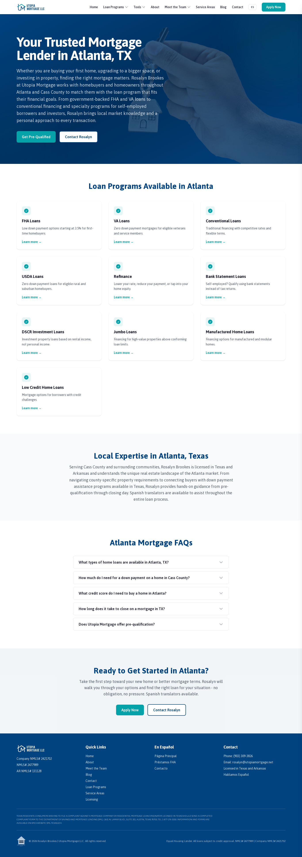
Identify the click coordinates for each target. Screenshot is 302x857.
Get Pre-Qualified (36, 137)
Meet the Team (175, 7)
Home (94, 7)
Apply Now (273, 7)
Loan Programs (113, 7)
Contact (237, 7)
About (155, 7)
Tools (137, 7)
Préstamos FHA (165, 762)
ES (252, 7)
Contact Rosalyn (78, 137)
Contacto (161, 768)
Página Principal (166, 756)
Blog (223, 7)
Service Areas (205, 7)
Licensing (92, 799)
